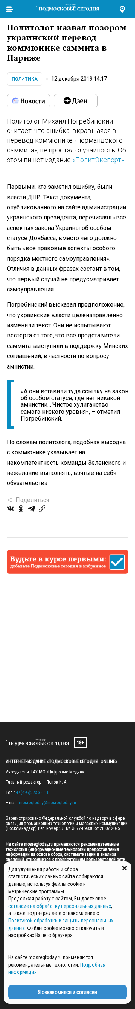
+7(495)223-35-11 (32, 792)
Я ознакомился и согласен (67, 992)
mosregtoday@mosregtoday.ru (47, 802)
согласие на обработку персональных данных (59, 906)
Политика (25, 79)
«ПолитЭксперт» (98, 160)
